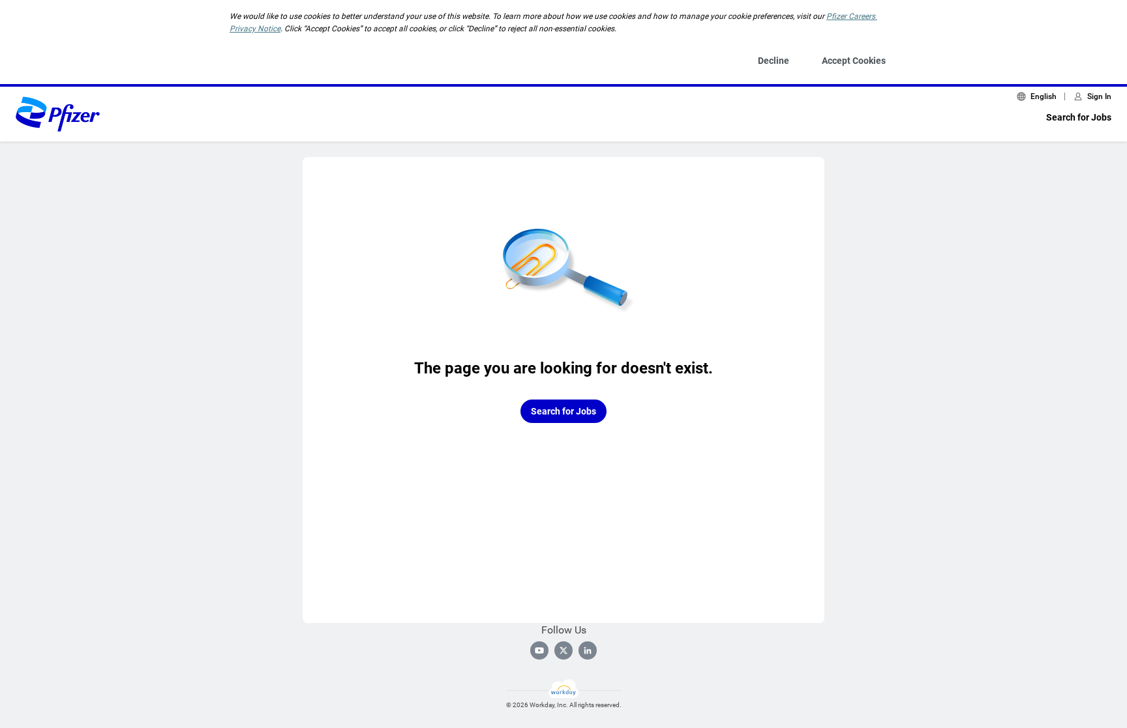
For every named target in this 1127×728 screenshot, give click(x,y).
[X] (563, 650)
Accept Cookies (854, 60)
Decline (773, 60)
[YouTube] (539, 650)
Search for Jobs (1078, 117)
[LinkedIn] (588, 650)
